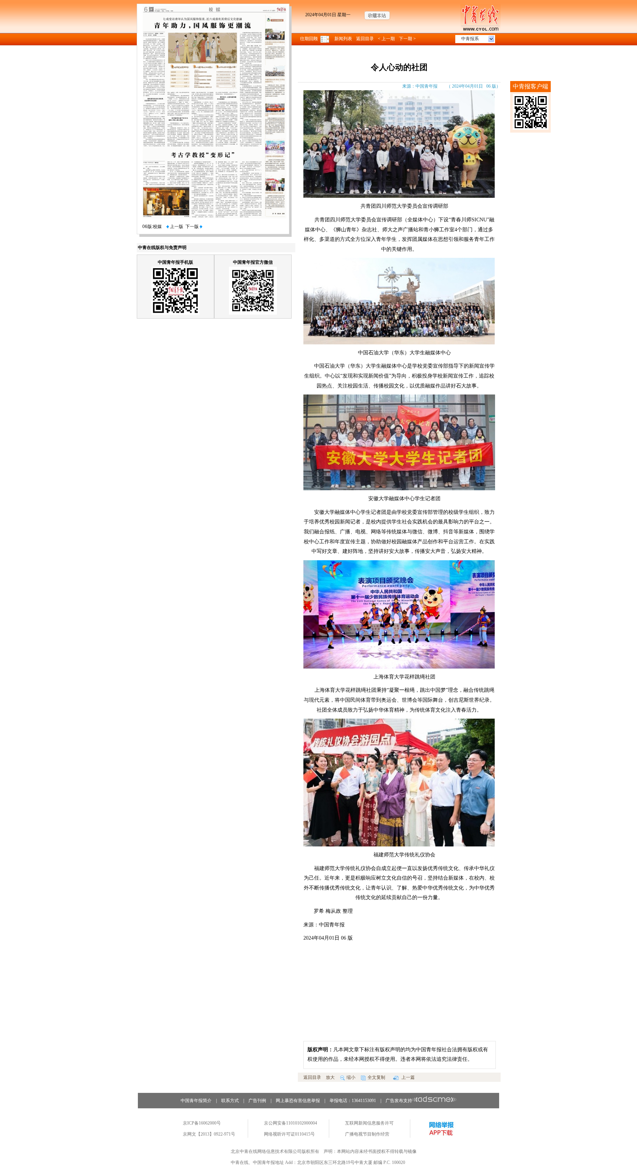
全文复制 (376, 1077)
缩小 (351, 1077)
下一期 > (407, 38)
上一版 (176, 226)
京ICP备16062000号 (202, 1123)
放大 (330, 1077)
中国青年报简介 (196, 1100)
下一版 (192, 226)
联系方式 (230, 1100)
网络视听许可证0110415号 (289, 1134)
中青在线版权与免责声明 (162, 247)
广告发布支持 (399, 1100)
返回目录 (365, 38)
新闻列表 (343, 38)
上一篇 (407, 1077)
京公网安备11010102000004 (290, 1123)
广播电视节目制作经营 (367, 1134)
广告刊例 (257, 1100)
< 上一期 (386, 38)
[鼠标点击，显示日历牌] (325, 38)
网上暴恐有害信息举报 (298, 1100)
